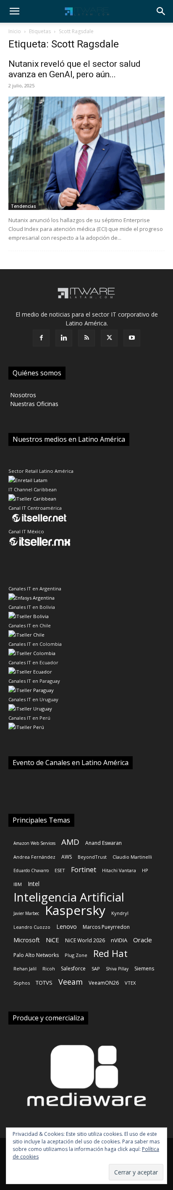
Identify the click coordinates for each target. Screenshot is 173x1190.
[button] (14, 11)
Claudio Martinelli (132, 857)
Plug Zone (76, 955)
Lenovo (66, 927)
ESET (60, 870)
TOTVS (44, 982)
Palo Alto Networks (36, 955)
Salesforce (73, 968)
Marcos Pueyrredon (106, 927)
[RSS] (86, 338)
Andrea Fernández (34, 857)
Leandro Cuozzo (31, 927)
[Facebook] (41, 338)
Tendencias (23, 206)
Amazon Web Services (34, 843)
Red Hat (110, 953)
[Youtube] (131, 338)
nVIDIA (119, 940)
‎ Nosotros (22, 395)
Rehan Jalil (25, 968)
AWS (66, 856)
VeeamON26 (104, 982)
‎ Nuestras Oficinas (33, 404)
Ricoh (48, 968)
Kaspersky (75, 910)
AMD (70, 842)
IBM (17, 884)
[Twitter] (109, 338)
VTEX (130, 983)
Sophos (21, 983)
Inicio (14, 31)
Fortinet (83, 869)
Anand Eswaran (103, 843)
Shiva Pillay (117, 969)
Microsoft (26, 940)
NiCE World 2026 (85, 940)
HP (145, 870)
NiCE (52, 940)
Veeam (70, 982)
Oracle (142, 940)
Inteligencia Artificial (68, 897)
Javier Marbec (26, 913)
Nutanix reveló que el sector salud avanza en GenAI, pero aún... (74, 69)
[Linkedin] (63, 338)
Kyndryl (119, 913)
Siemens (144, 968)
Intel (33, 884)
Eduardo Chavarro (31, 870)
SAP (96, 968)
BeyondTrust (92, 857)
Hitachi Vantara (119, 870)
